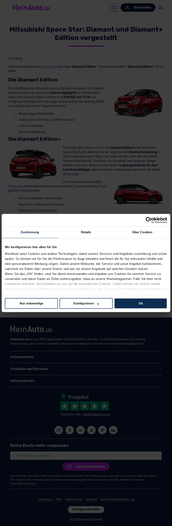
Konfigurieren (83, 303)
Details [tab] (86, 232)
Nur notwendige (31, 303)
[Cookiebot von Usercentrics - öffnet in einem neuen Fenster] (148, 220)
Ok (141, 303)
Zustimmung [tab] (30, 232)
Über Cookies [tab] (142, 232)
